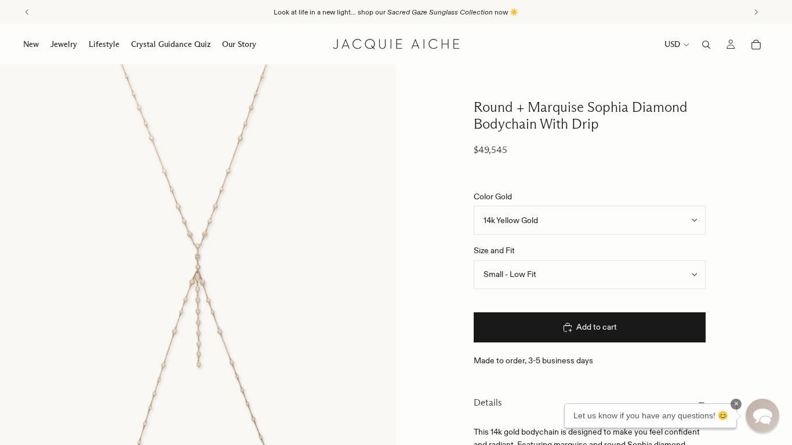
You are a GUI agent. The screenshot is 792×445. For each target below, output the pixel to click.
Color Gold (493, 196)
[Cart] (756, 44)
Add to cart (596, 327)
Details (488, 402)
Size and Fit (494, 250)
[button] (762, 415)
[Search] (706, 44)
